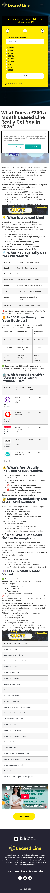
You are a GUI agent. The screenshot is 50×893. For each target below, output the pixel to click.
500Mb (11, 61)
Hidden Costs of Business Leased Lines (17, 707)
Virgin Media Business (7, 432)
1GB (9, 64)
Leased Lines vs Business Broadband (16, 661)
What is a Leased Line (11, 701)
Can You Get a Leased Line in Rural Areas (18, 713)
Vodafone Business (7, 420)
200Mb (11, 59)
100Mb (11, 56)
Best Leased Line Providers (13, 655)
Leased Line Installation (12, 678)
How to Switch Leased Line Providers (17, 759)
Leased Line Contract (11, 742)
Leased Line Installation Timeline (15, 736)
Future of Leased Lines (12, 696)
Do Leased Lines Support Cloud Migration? (19, 777)
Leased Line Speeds (11, 690)
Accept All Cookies (33, 147)
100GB (10, 70)
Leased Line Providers (11, 649)
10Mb (10, 50)
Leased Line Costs (10, 667)
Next (25, 76)
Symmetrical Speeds (11, 748)
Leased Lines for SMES (12, 672)
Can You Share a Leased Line (14, 771)
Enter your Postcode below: (17, 37)
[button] (42, 5)
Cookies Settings (15, 147)
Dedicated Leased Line (12, 684)
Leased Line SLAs (10, 725)
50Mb (10, 53)
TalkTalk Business (7, 446)
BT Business (7, 406)
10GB (10, 67)
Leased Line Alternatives (12, 730)
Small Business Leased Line (13, 719)
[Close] (45, 133)
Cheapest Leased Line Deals (13, 765)
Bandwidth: (11, 47)
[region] (25, 142)
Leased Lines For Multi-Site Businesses (17, 753)
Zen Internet (7, 460)
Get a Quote (24, 816)
